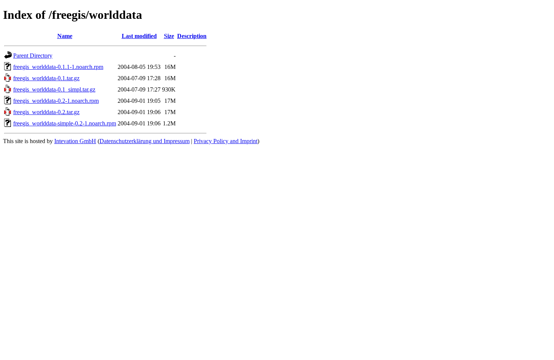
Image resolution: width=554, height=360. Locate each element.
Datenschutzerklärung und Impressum (144, 141)
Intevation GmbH (75, 141)
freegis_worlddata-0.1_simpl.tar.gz (54, 89)
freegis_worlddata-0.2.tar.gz (46, 112)
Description (192, 36)
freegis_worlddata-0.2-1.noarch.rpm (56, 101)
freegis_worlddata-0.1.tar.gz (46, 78)
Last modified (139, 36)
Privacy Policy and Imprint (225, 141)
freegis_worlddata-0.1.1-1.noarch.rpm (58, 67)
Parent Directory (32, 55)
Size (169, 36)
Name (64, 36)
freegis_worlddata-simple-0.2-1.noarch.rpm (64, 123)
